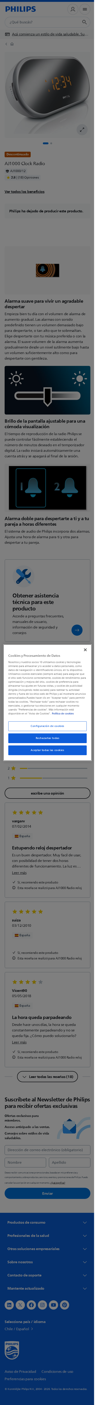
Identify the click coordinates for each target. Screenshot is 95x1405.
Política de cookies (67, 713)
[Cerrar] (83, 649)
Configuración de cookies (46, 726)
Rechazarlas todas (46, 738)
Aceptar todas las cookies (45, 750)
